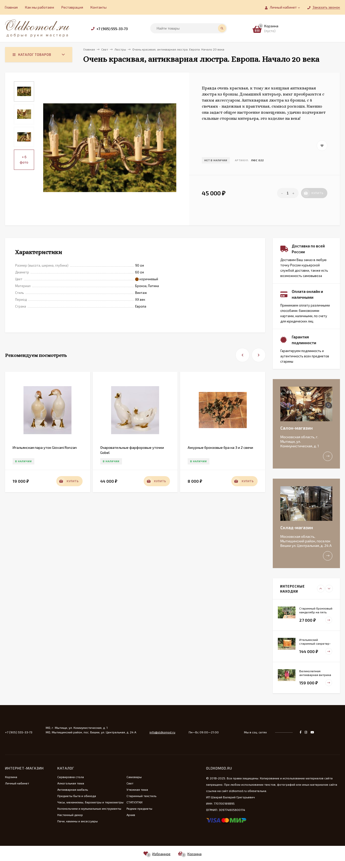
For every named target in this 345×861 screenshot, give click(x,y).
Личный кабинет (17, 783)
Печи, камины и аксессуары (77, 821)
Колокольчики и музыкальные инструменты (89, 808)
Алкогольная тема (70, 783)
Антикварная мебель (72, 789)
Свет (130, 783)
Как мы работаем (39, 7)
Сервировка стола (70, 777)
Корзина (11, 777)
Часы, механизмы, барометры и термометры (90, 802)
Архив (131, 815)
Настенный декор (70, 815)
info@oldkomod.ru (162, 732)
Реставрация (72, 7)
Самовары (134, 777)
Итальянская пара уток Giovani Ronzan (45, 447)
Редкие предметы (139, 808)
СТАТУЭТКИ (134, 802)
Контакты (98, 7)
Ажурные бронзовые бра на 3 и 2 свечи (220, 447)
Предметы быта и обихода (76, 796)
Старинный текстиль (141, 796)
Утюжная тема (137, 789)
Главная (11, 7)
